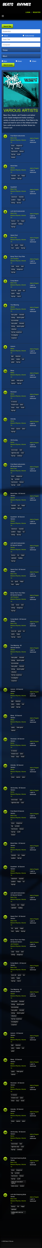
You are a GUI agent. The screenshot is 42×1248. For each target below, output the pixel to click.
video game (20, 380)
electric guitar (20, 317)
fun (19, 175)
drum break (14, 450)
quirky (17, 248)
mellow (18, 359)
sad (23, 359)
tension (13, 157)
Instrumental (29, 35)
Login (28, 12)
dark (22, 266)
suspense (14, 338)
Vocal (6, 35)
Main (5, 61)
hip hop (13, 154)
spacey (13, 383)
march (19, 296)
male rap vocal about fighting (17, 1182)
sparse (18, 428)
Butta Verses (14, 1186)
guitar (12, 362)
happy (23, 175)
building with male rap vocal (17, 1212)
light (12, 356)
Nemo (12, 394)
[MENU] (3, 16)
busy (17, 407)
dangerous (19, 145)
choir (12, 266)
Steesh (13, 168)
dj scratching (14, 320)
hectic (22, 407)
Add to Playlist (34, 138)
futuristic (13, 175)
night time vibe (15, 453)
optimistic (13, 224)
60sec (20, 61)
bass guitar (14, 314)
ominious (19, 456)
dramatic (21, 314)
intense (22, 151)
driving (13, 202)
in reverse (14, 401)
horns (17, 266)
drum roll (13, 290)
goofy (16, 245)
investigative (14, 335)
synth (18, 154)
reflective (13, 329)
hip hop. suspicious (16, 332)
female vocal (14, 404)
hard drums (14, 151)
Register (36, 12)
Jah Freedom (15, 258)
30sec (34, 61)
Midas (12, 348)
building (20, 224)
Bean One (14, 138)
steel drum (14, 197)
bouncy (13, 221)
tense (12, 145)
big (12, 148)
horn (12, 248)
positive (13, 178)
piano (12, 359)
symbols (17, 148)
